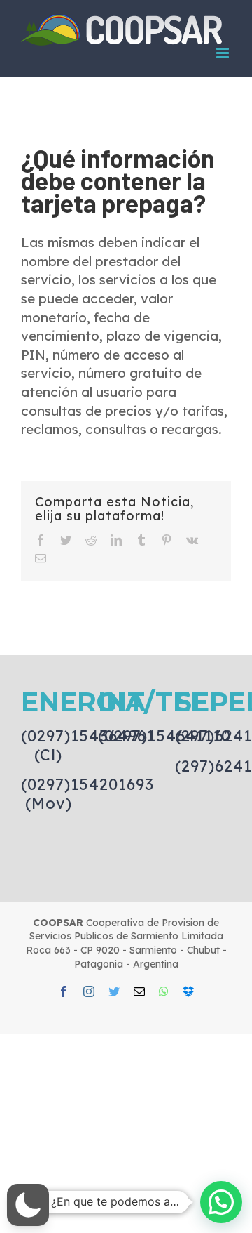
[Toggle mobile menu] (223, 53)
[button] (28, 1205)
